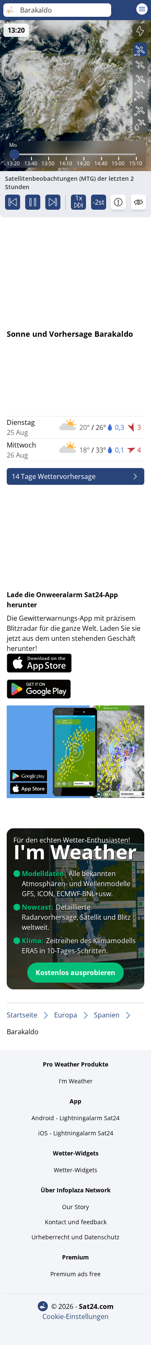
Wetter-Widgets (75, 1170)
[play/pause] (32, 202)
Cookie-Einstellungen (75, 1316)
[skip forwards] (52, 202)
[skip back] (12, 202)
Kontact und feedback (76, 1222)
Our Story (75, 1207)
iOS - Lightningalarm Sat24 (75, 1133)
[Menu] (142, 9)
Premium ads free (75, 1274)
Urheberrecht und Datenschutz (75, 1237)
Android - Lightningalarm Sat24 (75, 1118)
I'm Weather (76, 1081)
